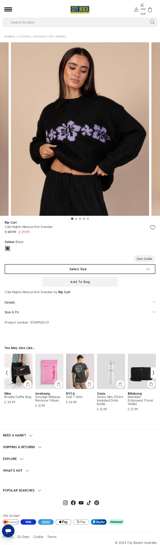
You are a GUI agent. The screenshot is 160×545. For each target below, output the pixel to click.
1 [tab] (72, 219)
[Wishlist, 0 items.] (143, 9)
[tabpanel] (80, 129)
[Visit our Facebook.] (72, 502)
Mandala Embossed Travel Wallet (140, 400)
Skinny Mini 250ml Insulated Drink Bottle (110, 400)
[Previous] (7, 372)
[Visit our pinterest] (95, 502)
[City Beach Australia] (80, 10)
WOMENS (9, 36)
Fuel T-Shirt (74, 397)
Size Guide (144, 258)
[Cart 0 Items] (150, 9)
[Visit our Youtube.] (80, 502)
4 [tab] (84, 219)
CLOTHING (24, 36)
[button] (8, 9)
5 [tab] (88, 219)
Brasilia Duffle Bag (17, 397)
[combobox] (80, 22)
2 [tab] (76, 219)
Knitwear (39, 36)
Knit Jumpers (57, 36)
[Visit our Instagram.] (64, 502)
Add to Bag (80, 282)
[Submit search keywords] (152, 21)
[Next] (153, 372)
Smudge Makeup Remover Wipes (47, 398)
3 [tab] (80, 219)
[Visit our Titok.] (87, 502)
